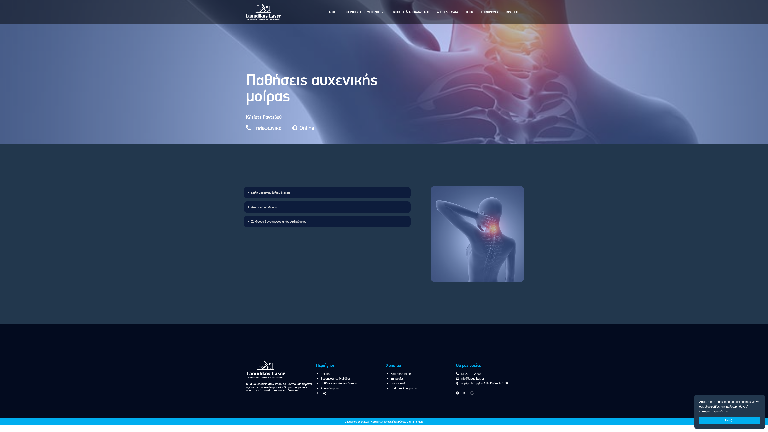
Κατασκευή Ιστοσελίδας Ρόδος (388, 421)
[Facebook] (457, 393)
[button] (327, 192)
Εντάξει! (729, 420)
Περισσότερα (720, 411)
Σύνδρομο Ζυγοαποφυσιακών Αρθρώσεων (278, 221)
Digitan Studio (415, 421)
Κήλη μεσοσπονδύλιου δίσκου (270, 193)
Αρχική (333, 12)
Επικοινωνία (489, 12)
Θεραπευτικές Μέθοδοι (362, 12)
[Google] (472, 393)
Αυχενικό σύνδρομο (264, 207)
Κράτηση (512, 12)
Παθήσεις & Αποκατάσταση (410, 12)
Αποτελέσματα (447, 12)
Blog (469, 12)
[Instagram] (464, 393)
